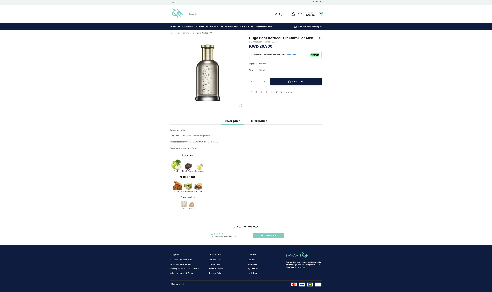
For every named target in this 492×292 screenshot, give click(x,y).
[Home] (171, 33)
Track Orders (253, 273)
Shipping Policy (215, 273)
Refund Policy (215, 260)
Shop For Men (246, 26)
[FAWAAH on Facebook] (314, 2)
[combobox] (232, 14)
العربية (174, 2)
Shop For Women (264, 26)
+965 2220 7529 (185, 260)
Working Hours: (176, 268)
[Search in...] (280, 14)
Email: (172, 264)
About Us (251, 260)
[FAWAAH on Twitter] (317, 2)
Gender (253, 63)
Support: (174, 260)
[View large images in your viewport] (240, 105)
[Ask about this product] (320, 38)
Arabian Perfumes (229, 26)
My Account (253, 268)
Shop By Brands (185, 26)
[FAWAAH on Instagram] (320, 2)
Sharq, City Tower (185, 273)
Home (173, 26)
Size (251, 70)
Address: (174, 273)
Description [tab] (232, 121)
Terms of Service (216, 268)
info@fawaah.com (184, 264)
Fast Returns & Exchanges (310, 26)
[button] (276, 14)
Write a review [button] (268, 235)
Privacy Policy (215, 264)
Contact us (252, 264)
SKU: (251, 42)
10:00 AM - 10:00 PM (192, 268)
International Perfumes (207, 26)
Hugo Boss (275, 42)
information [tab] (259, 121)
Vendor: (267, 42)
